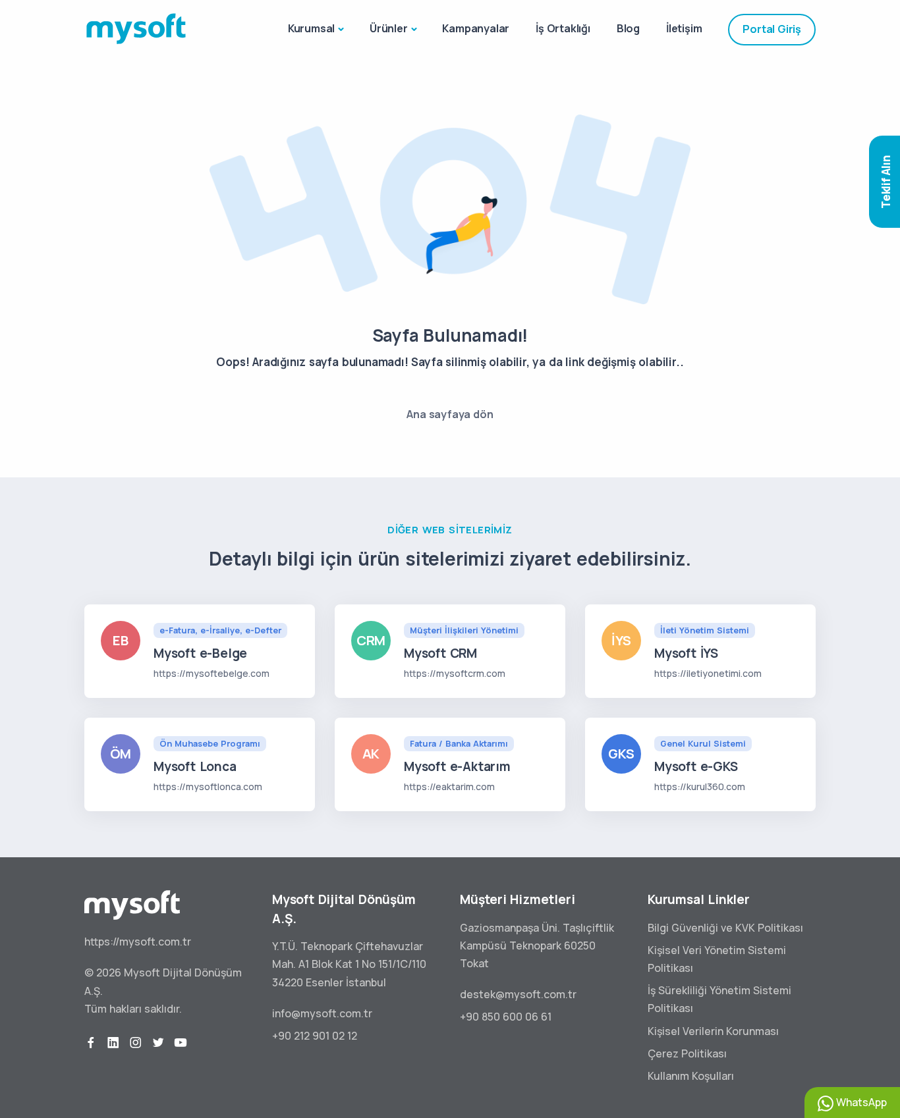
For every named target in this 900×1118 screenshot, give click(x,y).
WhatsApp (860, 1102)
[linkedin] (113, 1043)
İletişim (684, 28)
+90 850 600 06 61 (505, 1016)
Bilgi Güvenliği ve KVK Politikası (725, 927)
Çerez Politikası (687, 1053)
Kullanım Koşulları (691, 1076)
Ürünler (389, 28)
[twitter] (158, 1043)
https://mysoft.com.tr (137, 941)
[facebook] (91, 1043)
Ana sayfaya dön (450, 414)
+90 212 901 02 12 (314, 1035)
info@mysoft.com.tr (322, 1013)
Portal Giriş (772, 29)
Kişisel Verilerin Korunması (713, 1031)
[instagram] (135, 1043)
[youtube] (180, 1043)
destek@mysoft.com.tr (518, 994)
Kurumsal (311, 28)
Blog (628, 28)
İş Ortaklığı (563, 28)
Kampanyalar (475, 28)
